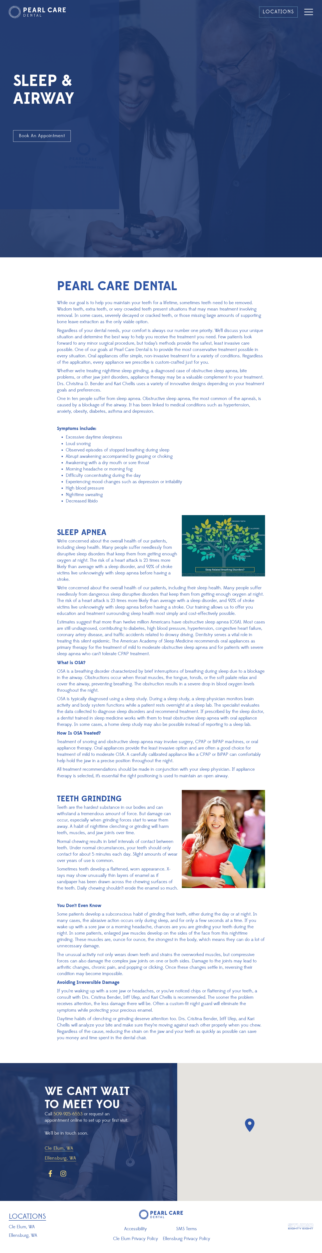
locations (278, 12)
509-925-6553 (68, 1114)
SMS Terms (186, 1229)
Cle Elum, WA (59, 1148)
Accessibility (135, 1229)
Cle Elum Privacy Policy (135, 1239)
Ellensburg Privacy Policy (186, 1239)
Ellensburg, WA (60, 1158)
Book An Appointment (42, 136)
